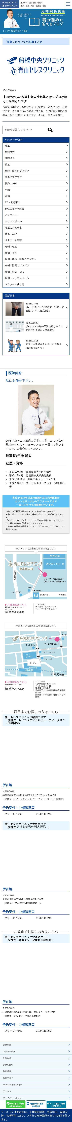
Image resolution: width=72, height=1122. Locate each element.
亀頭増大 (10, 152)
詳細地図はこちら (17, 604)
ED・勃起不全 (12, 202)
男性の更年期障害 (14, 208)
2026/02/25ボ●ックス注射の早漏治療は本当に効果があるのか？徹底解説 (44, 326)
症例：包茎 (11, 246)
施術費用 (7, 1071)
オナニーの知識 (13, 240)
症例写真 (7, 1058)
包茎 (7, 145)
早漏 (7, 189)
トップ (6, 31)
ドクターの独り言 (14, 284)
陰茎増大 (10, 158)
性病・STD (11, 183)
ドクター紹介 (9, 1051)
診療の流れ (8, 1065)
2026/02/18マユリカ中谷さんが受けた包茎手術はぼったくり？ (44, 344)
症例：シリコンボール (17, 278)
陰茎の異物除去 (13, 227)
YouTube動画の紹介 (12, 1084)
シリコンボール (13, 221)
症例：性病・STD (14, 271)
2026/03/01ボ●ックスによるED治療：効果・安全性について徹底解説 (45, 307)
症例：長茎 (11, 252)
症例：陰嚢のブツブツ (17, 265)
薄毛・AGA (11, 234)
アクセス (7, 1091)
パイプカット (12, 215)
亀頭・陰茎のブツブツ (17, 170)
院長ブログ (16, 31)
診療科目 (7, 1045)
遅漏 (7, 196)
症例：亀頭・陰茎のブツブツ (20, 259)
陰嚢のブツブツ (13, 177)
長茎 (7, 164)
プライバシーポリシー (13, 1098)
